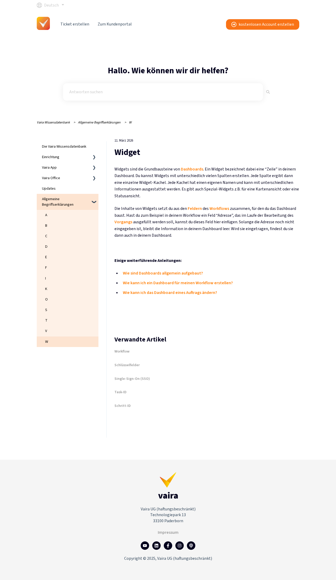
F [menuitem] (46, 267)
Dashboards (192, 169)
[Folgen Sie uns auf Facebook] (168, 545)
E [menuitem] (46, 257)
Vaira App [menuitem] (49, 167)
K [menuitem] (46, 289)
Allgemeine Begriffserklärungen (99, 122)
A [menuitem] (46, 215)
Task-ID (120, 392)
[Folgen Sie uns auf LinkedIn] (156, 545)
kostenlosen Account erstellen (266, 24)
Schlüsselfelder (127, 365)
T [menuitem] (46, 320)
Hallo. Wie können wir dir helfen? (168, 71)
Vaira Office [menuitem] (51, 178)
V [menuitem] (46, 331)
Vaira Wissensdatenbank (53, 122)
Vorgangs (123, 222)
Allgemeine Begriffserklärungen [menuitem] (58, 201)
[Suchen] (268, 92)
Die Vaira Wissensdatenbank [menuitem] (64, 146)
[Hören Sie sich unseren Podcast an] (191, 545)
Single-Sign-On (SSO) (132, 378)
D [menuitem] (46, 246)
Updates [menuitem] (49, 188)
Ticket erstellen (74, 24)
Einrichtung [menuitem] (50, 157)
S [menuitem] (46, 310)
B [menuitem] (46, 225)
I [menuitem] (45, 278)
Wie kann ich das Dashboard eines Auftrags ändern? (170, 293)
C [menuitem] (46, 236)
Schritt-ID (122, 405)
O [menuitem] (46, 299)
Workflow (121, 351)
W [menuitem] (46, 341)
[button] (94, 157)
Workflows (219, 208)
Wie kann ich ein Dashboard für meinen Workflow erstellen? (178, 283)
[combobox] (163, 92)
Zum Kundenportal (115, 24)
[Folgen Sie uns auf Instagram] (179, 545)
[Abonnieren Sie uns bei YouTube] (145, 545)
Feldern (195, 208)
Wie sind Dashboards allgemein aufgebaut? (163, 273)
